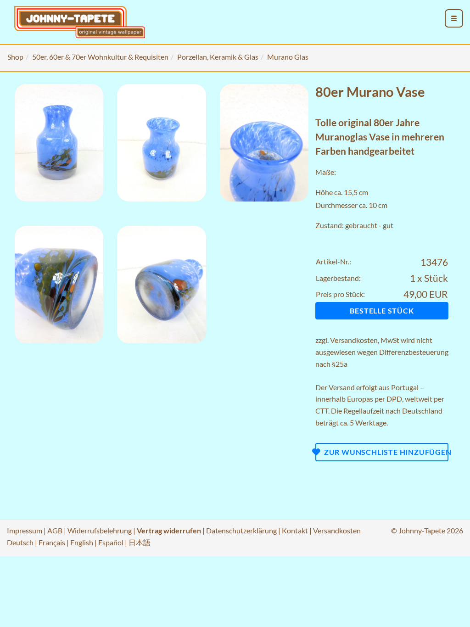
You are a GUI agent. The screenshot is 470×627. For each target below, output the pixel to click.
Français (52, 542)
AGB (54, 530)
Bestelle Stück (382, 310)
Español (110, 542)
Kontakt (295, 530)
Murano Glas (287, 56)
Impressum (24, 530)
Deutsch (20, 542)
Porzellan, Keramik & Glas (217, 56)
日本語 (140, 542)
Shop (15, 56)
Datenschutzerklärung (241, 530)
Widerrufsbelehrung (99, 530)
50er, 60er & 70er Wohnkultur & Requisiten (100, 56)
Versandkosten (354, 340)
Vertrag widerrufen (169, 530)
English (81, 542)
